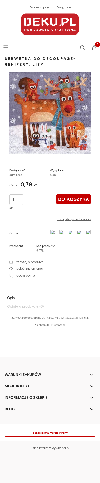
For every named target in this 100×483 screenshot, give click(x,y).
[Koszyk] (94, 48)
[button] (6, 47)
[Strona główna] (50, 24)
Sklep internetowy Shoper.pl (50, 448)
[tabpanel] (50, 333)
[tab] (50, 298)
